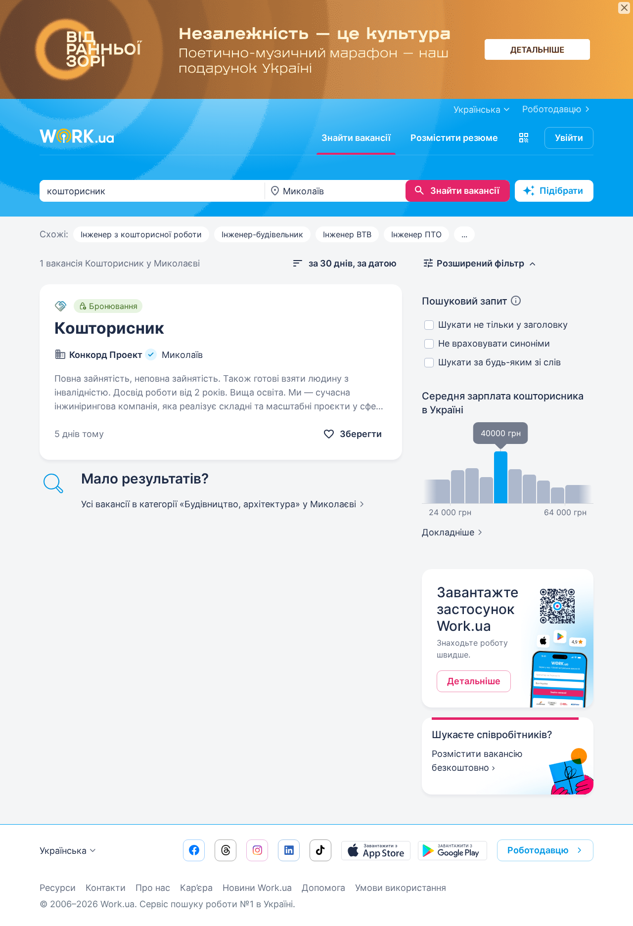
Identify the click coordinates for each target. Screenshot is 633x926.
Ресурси (58, 887)
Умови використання (400, 887)
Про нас (153, 887)
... (464, 234)
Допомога (323, 887)
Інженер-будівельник (262, 234)
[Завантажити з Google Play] (452, 850)
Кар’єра (196, 887)
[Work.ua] (77, 136)
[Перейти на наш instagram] (257, 850)
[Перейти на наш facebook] (194, 850)
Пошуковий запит (464, 301)
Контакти (106, 887)
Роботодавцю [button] (538, 850)
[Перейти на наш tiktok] (320, 850)
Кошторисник (109, 328)
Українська (63, 850)
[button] (524, 138)
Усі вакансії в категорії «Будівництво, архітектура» (218, 504)
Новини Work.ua (257, 887)
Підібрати (561, 190)
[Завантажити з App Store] (375, 850)
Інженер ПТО (416, 234)
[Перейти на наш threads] (225, 850)
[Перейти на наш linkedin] (289, 850)
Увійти (569, 137)
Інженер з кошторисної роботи (141, 234)
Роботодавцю (552, 109)
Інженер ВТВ (347, 234)
